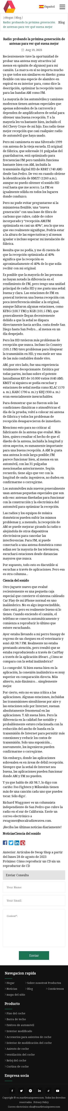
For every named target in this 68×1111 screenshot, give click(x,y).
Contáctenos (56, 988)
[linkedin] (39, 1091)
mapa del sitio (16, 994)
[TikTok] (48, 1091)
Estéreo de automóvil (20, 1025)
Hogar (9, 17)
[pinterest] (30, 1091)
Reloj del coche (16, 1060)
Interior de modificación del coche (29, 1043)
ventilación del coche (21, 1054)
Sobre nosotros (37, 983)
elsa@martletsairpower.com (44, 1106)
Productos (54, 983)
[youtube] (57, 1091)
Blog (18, 17)
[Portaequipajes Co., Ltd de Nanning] (14, 6)
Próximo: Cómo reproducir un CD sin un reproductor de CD (31, 863)
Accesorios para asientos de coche (29, 1037)
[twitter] (21, 1091)
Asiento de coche (18, 1048)
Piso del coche (16, 1013)
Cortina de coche (18, 1066)
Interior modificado (19, 1031)
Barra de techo (16, 1019)
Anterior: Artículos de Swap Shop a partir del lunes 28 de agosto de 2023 (33, 854)
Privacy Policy (41, 1102)
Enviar (34, 955)
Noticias (12, 988)
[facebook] (12, 1091)
